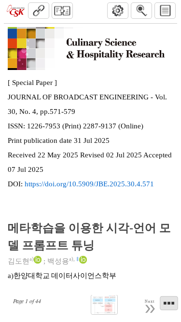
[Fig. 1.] (104, 304)
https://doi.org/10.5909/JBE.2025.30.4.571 (89, 184)
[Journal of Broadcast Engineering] (15, 10)
